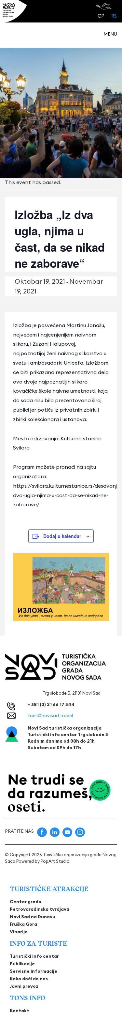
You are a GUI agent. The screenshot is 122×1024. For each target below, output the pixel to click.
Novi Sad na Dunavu (32, 917)
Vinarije (19, 932)
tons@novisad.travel (50, 715)
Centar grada (25, 902)
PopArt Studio (55, 861)
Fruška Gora (23, 924)
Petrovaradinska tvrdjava (39, 909)
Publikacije (22, 964)
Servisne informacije (33, 971)
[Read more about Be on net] (104, 6)
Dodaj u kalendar (62, 536)
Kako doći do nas (29, 979)
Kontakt (19, 1011)
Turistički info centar (34, 956)
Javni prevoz (24, 986)
